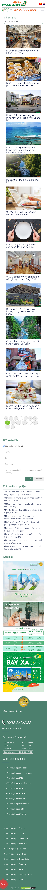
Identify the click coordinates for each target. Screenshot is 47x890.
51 (7, 427)
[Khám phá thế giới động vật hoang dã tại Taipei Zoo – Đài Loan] (23, 295)
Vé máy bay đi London (16, 833)
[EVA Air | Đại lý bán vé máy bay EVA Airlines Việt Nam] (14, 3)
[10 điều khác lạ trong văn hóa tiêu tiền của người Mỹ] (23, 198)
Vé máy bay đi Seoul (16, 798)
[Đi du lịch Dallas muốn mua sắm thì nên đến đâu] (23, 36)
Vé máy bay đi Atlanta (15, 869)
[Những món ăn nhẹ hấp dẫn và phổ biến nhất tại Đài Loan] (23, 69)
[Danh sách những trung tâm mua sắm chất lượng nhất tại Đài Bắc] (23, 101)
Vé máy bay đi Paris (14, 879)
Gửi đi (29, 479)
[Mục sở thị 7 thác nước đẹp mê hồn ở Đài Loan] (23, 165)
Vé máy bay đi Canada (16, 864)
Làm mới (38, 479)
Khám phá (19, 21)
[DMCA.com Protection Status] (28, 888)
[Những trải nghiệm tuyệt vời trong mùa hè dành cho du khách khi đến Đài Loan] (23, 133)
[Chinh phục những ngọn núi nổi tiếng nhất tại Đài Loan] (23, 327)
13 (24, 423)
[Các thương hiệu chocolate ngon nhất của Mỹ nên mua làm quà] (23, 359)
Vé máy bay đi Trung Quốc (17, 859)
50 (35, 423)
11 (13, 423)
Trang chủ (9, 21)
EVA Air (17, 888)
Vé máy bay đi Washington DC (19, 874)
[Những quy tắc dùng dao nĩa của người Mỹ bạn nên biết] (23, 230)
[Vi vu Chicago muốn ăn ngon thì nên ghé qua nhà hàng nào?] (23, 262)
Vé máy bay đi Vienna (16, 814)
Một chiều (9, 446)
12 (19, 423)
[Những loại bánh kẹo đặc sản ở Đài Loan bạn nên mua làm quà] (23, 392)
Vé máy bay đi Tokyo (16, 809)
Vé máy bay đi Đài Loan (17, 788)
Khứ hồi (20, 446)
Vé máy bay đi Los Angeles (19, 783)
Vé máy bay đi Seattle (15, 828)
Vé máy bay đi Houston (16, 849)
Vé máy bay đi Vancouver (17, 838)
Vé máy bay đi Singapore (18, 804)
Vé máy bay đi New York (16, 843)
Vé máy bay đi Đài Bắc (16, 854)
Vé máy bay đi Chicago (17, 768)
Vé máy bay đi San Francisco (19, 773)
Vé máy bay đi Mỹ (15, 778)
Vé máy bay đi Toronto (17, 793)
